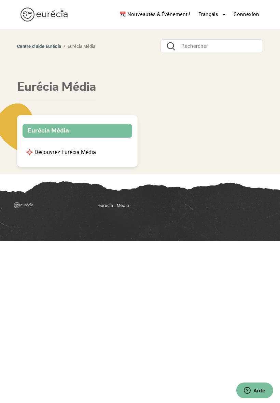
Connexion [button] (246, 14)
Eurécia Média (48, 130)
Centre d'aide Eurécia (39, 46)
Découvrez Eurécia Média (65, 152)
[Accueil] (44, 14)
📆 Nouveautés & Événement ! (155, 14)
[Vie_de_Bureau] (181, 207)
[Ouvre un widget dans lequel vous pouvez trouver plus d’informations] (254, 391)
